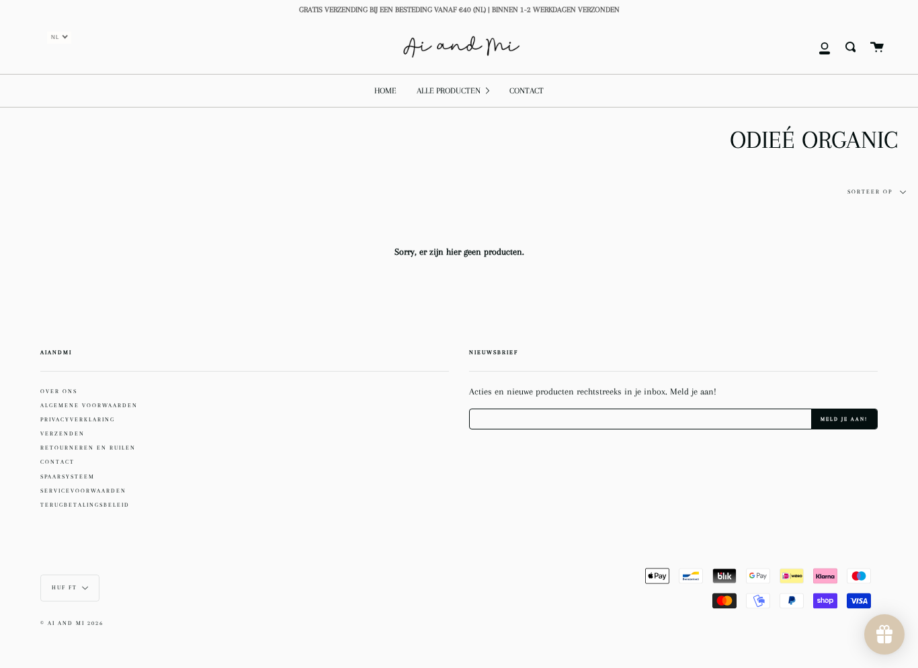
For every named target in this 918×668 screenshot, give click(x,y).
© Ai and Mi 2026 (71, 623)
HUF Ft (64, 587)
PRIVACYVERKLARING (77, 419)
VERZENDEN (62, 433)
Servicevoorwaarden (83, 490)
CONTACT (57, 461)
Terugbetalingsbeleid (85, 504)
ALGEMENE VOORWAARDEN (89, 405)
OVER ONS (58, 391)
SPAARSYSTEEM (67, 476)
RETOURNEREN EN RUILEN (88, 447)
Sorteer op (871, 192)
